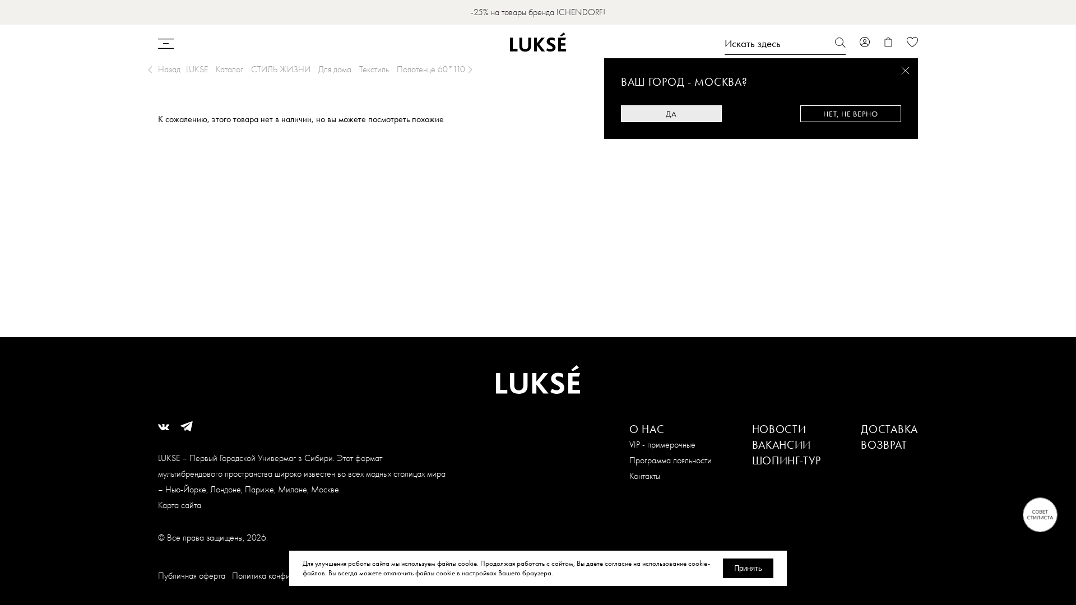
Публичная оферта (191, 575)
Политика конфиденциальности (287, 575)
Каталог (229, 69)
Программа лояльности (670, 460)
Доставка (889, 429)
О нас (647, 429)
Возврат (884, 445)
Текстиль (374, 69)
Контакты (644, 476)
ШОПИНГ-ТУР (786, 460)
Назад (169, 69)
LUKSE (197, 69)
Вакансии (781, 445)
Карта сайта (179, 505)
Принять (748, 568)
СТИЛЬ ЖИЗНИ (280, 69)
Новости (779, 429)
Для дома (334, 69)
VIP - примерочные (662, 444)
